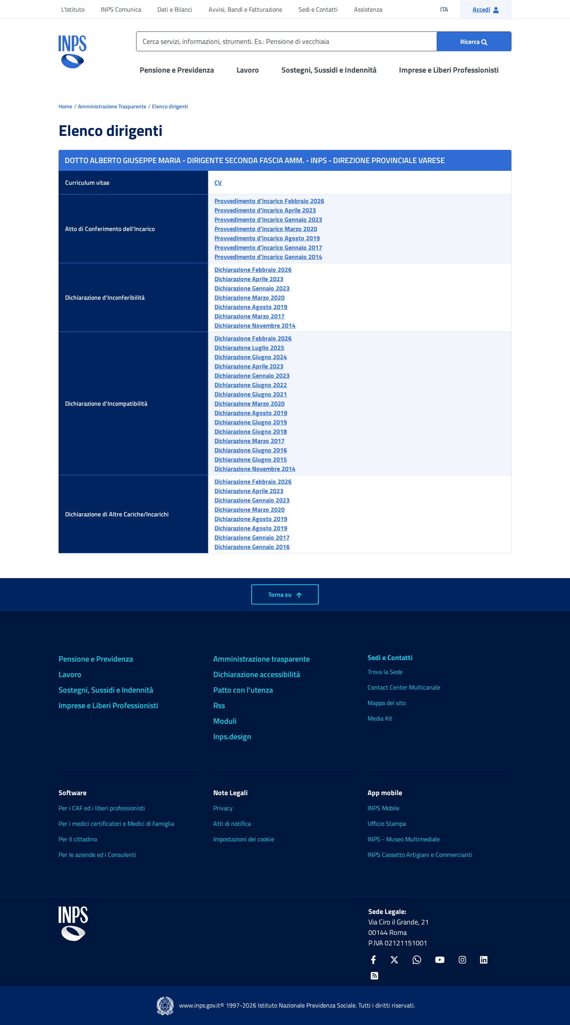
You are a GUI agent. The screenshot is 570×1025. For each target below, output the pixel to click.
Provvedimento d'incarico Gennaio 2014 (268, 256)
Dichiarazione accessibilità (256, 674)
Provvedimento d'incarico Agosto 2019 (267, 238)
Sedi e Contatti (318, 9)
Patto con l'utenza (243, 690)
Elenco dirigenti (170, 106)
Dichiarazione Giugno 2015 (250, 459)
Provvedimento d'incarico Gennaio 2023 (268, 219)
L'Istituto (73, 9)
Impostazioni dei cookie (243, 839)
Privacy (223, 808)
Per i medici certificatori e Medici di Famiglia (116, 823)
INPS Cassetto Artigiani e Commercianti (420, 854)
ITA (449, 9)
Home (65, 106)
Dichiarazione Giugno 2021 (250, 394)
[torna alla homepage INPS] (72, 49)
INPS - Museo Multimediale (404, 839)
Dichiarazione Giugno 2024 (250, 356)
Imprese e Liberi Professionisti (449, 70)
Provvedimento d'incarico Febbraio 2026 (269, 200)
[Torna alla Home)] (73, 923)
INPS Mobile (383, 808)
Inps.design (232, 736)
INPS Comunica (121, 9)
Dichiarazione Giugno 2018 (250, 431)
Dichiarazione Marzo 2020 (249, 297)
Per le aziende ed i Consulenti (97, 854)
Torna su (280, 594)
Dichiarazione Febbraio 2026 (253, 269)
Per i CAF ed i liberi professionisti (102, 808)
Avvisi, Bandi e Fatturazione (245, 9)
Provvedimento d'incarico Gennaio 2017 (268, 247)
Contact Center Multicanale (404, 687)
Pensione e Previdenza (177, 70)
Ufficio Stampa (387, 823)
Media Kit (380, 718)
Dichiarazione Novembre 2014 (254, 325)
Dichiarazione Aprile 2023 (248, 278)
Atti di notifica (232, 823)
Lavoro (248, 70)
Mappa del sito (387, 702)
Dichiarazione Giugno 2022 (250, 384)
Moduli (225, 721)
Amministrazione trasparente (261, 659)
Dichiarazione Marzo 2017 (249, 316)
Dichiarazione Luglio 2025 (249, 347)
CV (218, 182)
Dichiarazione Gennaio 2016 (252, 546)
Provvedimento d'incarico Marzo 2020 (265, 228)
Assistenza (368, 9)
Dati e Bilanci (174, 9)
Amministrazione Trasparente (112, 106)
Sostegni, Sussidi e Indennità (329, 70)
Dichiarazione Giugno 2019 (250, 422)
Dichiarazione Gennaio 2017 (252, 537)
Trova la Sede (385, 671)
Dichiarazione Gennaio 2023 (252, 288)
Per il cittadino (78, 839)
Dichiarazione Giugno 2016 (250, 450)
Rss (219, 705)
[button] (485, 9)
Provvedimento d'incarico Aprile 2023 (265, 210)
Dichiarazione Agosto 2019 (250, 306)
